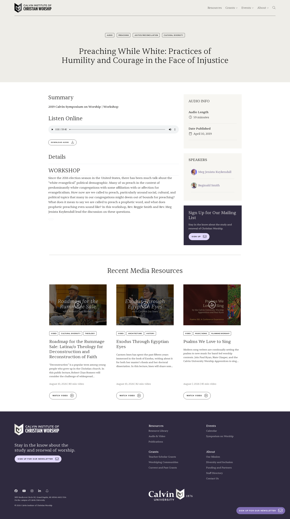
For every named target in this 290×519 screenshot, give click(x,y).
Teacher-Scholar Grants (162, 456)
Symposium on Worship (220, 436)
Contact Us (212, 478)
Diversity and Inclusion (219, 462)
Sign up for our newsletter (35, 459)
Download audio (60, 142)
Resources (215, 8)
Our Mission (213, 456)
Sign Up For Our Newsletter (257, 510)
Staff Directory (214, 473)
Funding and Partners (219, 467)
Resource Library (158, 431)
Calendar (211, 431)
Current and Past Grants (163, 467)
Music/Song (201, 333)
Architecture (135, 333)
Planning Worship (220, 333)
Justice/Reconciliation (146, 35)
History (150, 333)
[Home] (33, 8)
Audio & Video (157, 436)
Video (53, 333)
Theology (90, 333)
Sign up (196, 237)
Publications (156, 441)
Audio (110, 35)
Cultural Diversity (173, 35)
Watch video (60, 396)
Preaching (123, 35)
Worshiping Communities (163, 462)
